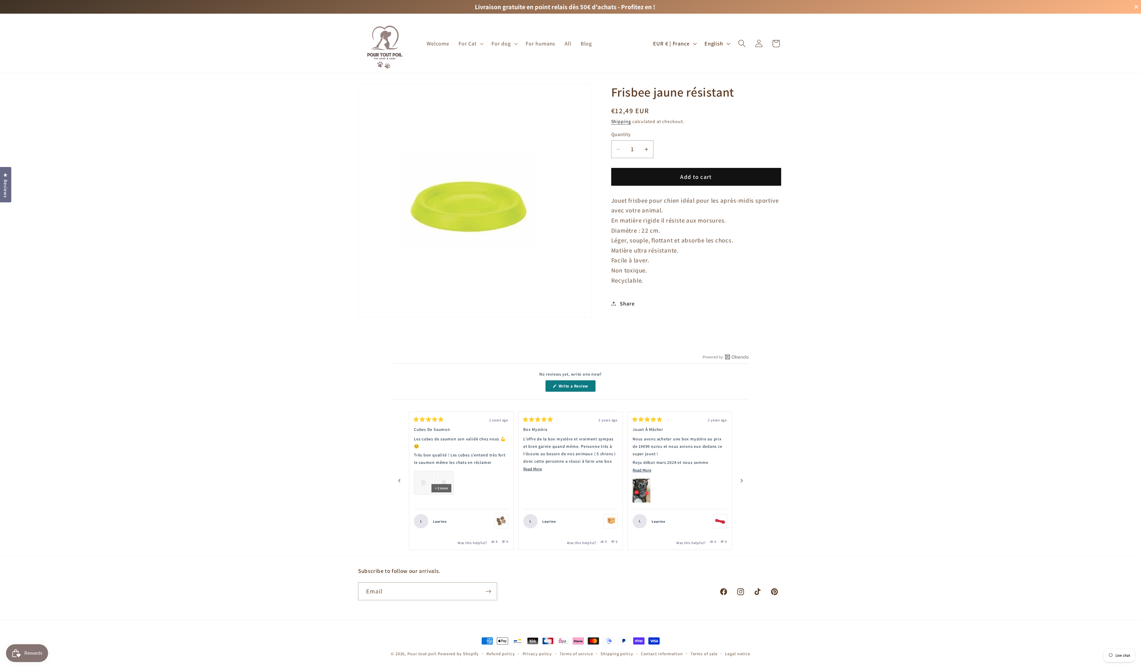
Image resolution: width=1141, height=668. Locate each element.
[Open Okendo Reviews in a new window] (726, 357)
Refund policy (500, 653)
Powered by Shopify (458, 653)
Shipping (621, 121)
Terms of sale (704, 653)
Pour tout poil (421, 653)
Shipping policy (617, 653)
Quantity (621, 134)
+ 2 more (441, 488)
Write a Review (577, 387)
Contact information (662, 653)
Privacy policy (537, 653)
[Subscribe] (488, 591)
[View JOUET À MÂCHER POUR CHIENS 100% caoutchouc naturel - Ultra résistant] (720, 521)
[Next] (742, 481)
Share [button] (627, 303)
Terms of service (576, 653)
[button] (470, 43)
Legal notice (737, 653)
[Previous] (399, 481)
